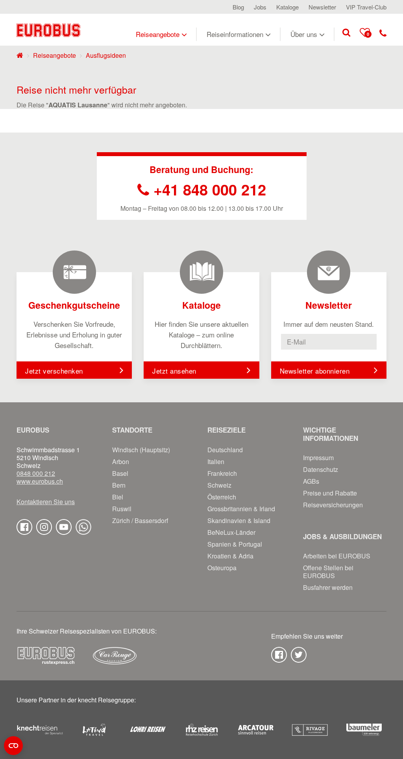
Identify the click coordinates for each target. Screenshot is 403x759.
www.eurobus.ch (40, 481)
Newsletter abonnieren (315, 371)
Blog (238, 7)
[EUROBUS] (48, 29)
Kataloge (287, 7)
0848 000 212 (36, 473)
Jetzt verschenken (54, 371)
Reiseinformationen (235, 34)
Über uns (303, 34)
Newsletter (322, 7)
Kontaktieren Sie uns (46, 502)
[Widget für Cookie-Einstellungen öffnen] (13, 745)
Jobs (260, 7)
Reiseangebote (157, 34)
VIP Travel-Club (366, 7)
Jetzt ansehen (174, 371)
